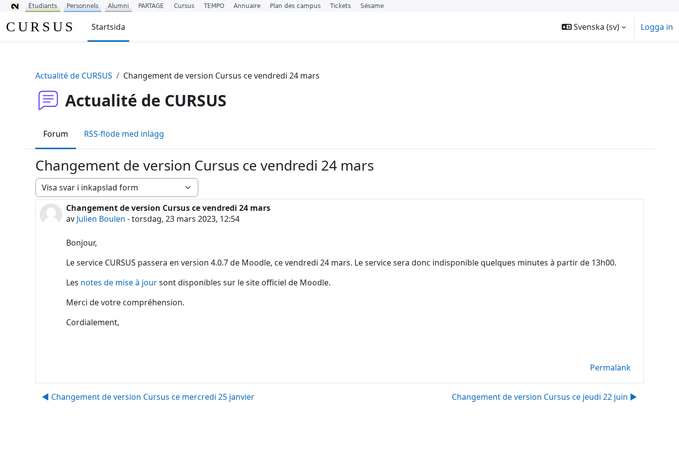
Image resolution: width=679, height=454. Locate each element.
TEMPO (214, 5)
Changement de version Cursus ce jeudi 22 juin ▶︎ (544, 396)
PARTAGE (151, 5)
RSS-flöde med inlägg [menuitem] (124, 133)
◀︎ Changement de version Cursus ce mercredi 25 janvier (148, 396)
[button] (593, 27)
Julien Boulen (101, 218)
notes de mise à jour (119, 282)
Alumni (118, 5)
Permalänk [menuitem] (610, 367)
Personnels (82, 5)
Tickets (340, 5)
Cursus (184, 5)
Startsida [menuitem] (108, 26)
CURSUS (41, 26)
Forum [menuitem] (55, 133)
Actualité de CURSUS (73, 75)
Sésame (372, 5)
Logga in (657, 26)
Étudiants (42, 5)
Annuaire (247, 5)
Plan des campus (295, 5)
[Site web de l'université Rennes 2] (15, 6)
